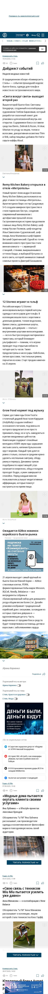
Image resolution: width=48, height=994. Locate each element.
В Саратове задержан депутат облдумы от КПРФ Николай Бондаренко (25, 747)
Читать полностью (24, 862)
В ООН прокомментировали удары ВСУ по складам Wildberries (26, 769)
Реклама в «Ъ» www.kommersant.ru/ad (24, 16)
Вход (34, 35)
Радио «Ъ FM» (8, 783)
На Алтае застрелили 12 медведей (23, 778)
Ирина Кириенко (10, 685)
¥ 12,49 (25, 41)
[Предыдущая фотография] (2, 158)
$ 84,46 (9, 41)
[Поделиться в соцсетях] (42, 63)
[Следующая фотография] (45, 158)
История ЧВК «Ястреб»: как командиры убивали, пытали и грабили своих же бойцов (24, 758)
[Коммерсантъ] (5, 35)
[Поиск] (38, 35)
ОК (42, 49)
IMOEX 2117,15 (34, 41)
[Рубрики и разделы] (43, 35)
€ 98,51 (17, 41)
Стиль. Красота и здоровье (14, 694)
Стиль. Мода (8, 698)
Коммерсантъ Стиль (10, 56)
